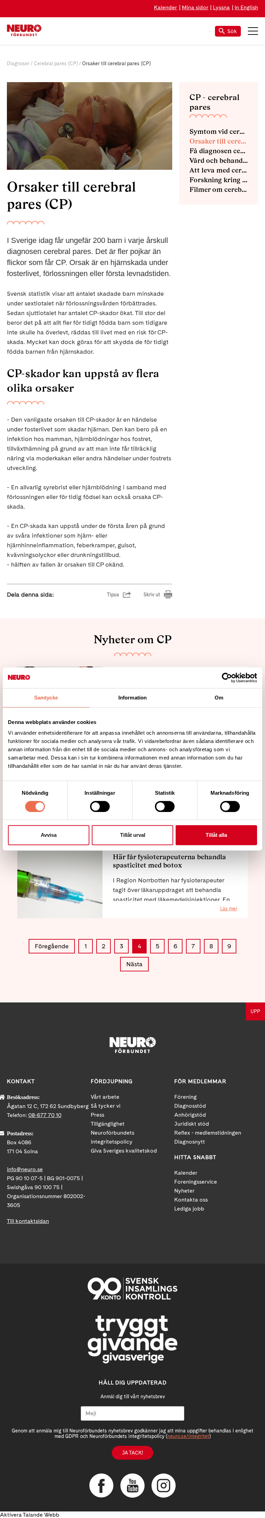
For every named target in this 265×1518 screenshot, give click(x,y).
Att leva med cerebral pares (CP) (218, 170)
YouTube (132, 1485)
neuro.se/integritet (188, 1436)
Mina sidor (195, 7)
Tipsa (113, 594)
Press (97, 1114)
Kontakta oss (191, 1199)
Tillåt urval (132, 835)
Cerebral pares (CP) (56, 63)
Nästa (134, 964)
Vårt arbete (105, 1097)
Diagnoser (18, 63)
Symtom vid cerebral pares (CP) (218, 131)
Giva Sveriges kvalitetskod (124, 1150)
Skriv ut (152, 594)
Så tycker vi (105, 1106)
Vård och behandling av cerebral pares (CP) (218, 160)
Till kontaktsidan (28, 1221)
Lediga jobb (189, 1208)
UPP (255, 1011)
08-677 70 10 (44, 1115)
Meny (253, 31)
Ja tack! (132, 1453)
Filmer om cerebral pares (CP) (218, 189)
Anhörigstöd (190, 1114)
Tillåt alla (216, 835)
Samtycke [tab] (46, 698)
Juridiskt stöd (191, 1123)
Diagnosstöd (190, 1106)
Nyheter (184, 1190)
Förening (185, 1097)
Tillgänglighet (108, 1123)
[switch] (100, 806)
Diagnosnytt (189, 1141)
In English (246, 7)
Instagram (163, 1485)
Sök (232, 31)
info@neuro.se (25, 1169)
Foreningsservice (195, 1181)
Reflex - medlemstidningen (207, 1132)
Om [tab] (219, 698)
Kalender (165, 7)
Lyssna (221, 7)
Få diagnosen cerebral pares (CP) (218, 151)
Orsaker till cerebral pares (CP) (218, 141)
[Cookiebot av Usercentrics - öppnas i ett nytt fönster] (227, 678)
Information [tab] (132, 698)
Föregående (52, 946)
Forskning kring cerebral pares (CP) (218, 180)
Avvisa (49, 835)
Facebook (101, 1485)
